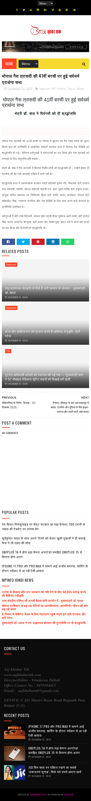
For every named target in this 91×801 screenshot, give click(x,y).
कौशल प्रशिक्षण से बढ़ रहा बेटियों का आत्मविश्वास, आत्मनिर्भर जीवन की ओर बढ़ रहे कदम (45, 607)
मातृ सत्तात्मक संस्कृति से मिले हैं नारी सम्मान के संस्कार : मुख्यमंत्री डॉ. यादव (45, 290)
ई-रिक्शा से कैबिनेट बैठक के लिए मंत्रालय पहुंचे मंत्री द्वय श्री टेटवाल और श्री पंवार (44, 616)
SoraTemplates (38, 794)
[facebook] (17, 10)
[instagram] (37, 10)
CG (8, 351)
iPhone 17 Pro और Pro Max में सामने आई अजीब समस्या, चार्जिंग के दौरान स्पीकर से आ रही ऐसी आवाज (45, 568)
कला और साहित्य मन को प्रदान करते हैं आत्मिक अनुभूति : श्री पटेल (42, 333)
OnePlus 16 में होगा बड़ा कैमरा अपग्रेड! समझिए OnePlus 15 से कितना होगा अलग (42, 554)
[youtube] (59, 10)
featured (44, 89)
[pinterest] (66, 10)
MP (53, 89)
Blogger (68, 794)
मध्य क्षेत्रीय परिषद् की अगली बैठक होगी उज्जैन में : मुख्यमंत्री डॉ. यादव (42, 600)
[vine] (52, 10)
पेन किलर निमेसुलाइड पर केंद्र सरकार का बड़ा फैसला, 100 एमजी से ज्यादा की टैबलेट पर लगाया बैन (43, 526)
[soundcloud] (74, 10)
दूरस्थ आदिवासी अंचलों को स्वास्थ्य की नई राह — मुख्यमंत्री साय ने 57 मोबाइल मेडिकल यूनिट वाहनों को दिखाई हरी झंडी (44, 376)
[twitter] (23, 10)
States (80, 89)
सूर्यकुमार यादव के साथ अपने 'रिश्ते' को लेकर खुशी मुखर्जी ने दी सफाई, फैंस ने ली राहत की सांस (44, 540)
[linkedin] (30, 10)
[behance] (45, 10)
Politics (61, 89)
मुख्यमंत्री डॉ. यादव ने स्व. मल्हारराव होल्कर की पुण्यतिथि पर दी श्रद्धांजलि (44, 622)
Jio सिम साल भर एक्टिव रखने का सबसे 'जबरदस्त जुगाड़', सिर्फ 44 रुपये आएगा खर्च (54, 769)
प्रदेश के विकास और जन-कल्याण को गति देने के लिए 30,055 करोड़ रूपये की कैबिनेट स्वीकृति (44, 594)
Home (9, 63)
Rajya (71, 89)
